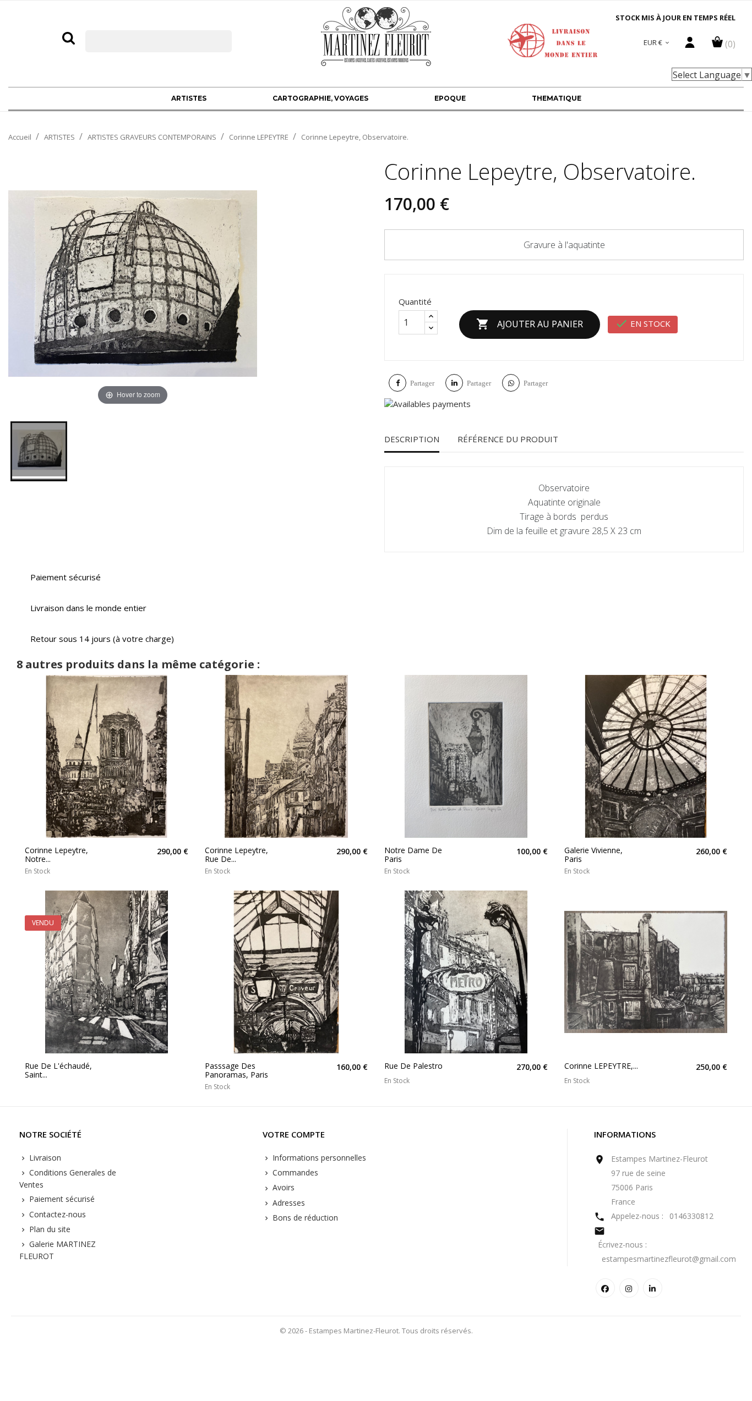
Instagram (629, 1288)
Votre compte (294, 1135)
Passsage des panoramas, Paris (236, 1070)
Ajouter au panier (529, 324)
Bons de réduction (304, 1217)
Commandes (294, 1172)
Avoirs (282, 1187)
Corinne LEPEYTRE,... (601, 1066)
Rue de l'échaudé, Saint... (58, 1070)
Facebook (605, 1288)
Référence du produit (507, 438)
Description (411, 438)
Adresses (287, 1202)
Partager (422, 383)
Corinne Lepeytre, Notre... (56, 854)
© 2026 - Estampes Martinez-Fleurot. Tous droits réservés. (376, 1331)
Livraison (44, 1157)
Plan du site (48, 1229)
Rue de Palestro (413, 1066)
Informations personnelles (318, 1157)
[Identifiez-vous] (689, 45)
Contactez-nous (56, 1214)
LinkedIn (653, 1288)
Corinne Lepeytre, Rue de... (236, 854)
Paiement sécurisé (61, 1199)
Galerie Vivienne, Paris (593, 854)
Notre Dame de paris (413, 854)
